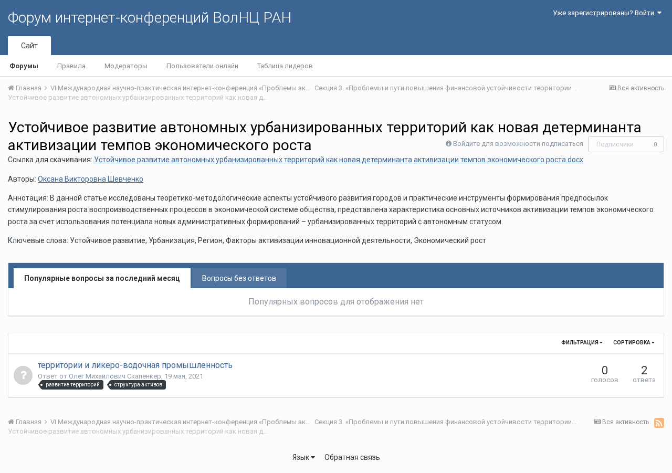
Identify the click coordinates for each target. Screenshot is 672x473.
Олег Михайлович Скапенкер (115, 376)
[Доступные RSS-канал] (659, 422)
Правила (71, 66)
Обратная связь (352, 457)
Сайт (29, 45)
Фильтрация (580, 342)
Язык (301, 457)
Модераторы (126, 66)
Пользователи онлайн (202, 66)
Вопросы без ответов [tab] (239, 278)
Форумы (23, 66)
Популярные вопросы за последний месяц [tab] (102, 278)
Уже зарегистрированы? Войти (605, 13)
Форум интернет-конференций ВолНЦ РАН (149, 17)
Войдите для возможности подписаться (518, 144)
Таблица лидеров (285, 66)
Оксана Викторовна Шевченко (90, 179)
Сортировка (632, 342)
